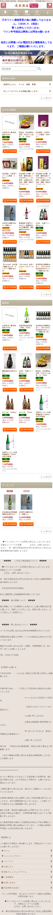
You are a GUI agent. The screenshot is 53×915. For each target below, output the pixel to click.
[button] (3, 5)
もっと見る (45, 98)
